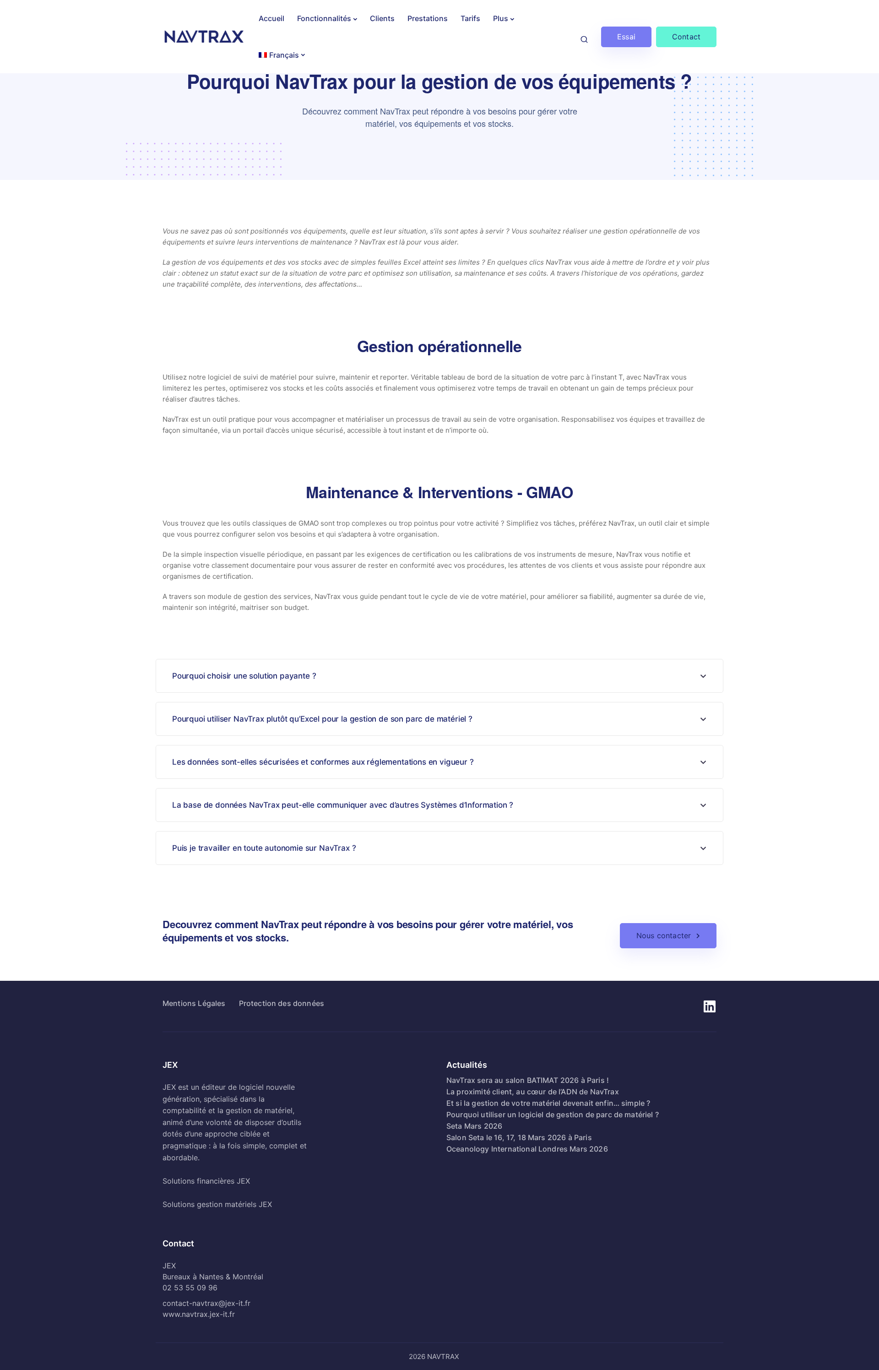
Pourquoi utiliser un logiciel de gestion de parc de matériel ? (552, 1114)
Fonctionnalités (324, 18)
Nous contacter (663, 935)
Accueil (271, 18)
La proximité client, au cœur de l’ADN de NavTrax (532, 1091)
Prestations (427, 18)
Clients (382, 18)
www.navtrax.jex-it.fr (199, 1314)
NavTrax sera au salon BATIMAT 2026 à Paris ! (527, 1080)
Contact (686, 36)
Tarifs (470, 18)
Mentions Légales (194, 1003)
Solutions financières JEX (206, 1180)
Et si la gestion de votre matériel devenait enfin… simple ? (548, 1103)
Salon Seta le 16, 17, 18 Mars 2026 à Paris (519, 1137)
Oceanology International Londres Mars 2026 (527, 1148)
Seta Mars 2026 (474, 1126)
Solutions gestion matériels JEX (217, 1204)
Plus (500, 18)
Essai (626, 36)
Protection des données (282, 1003)
